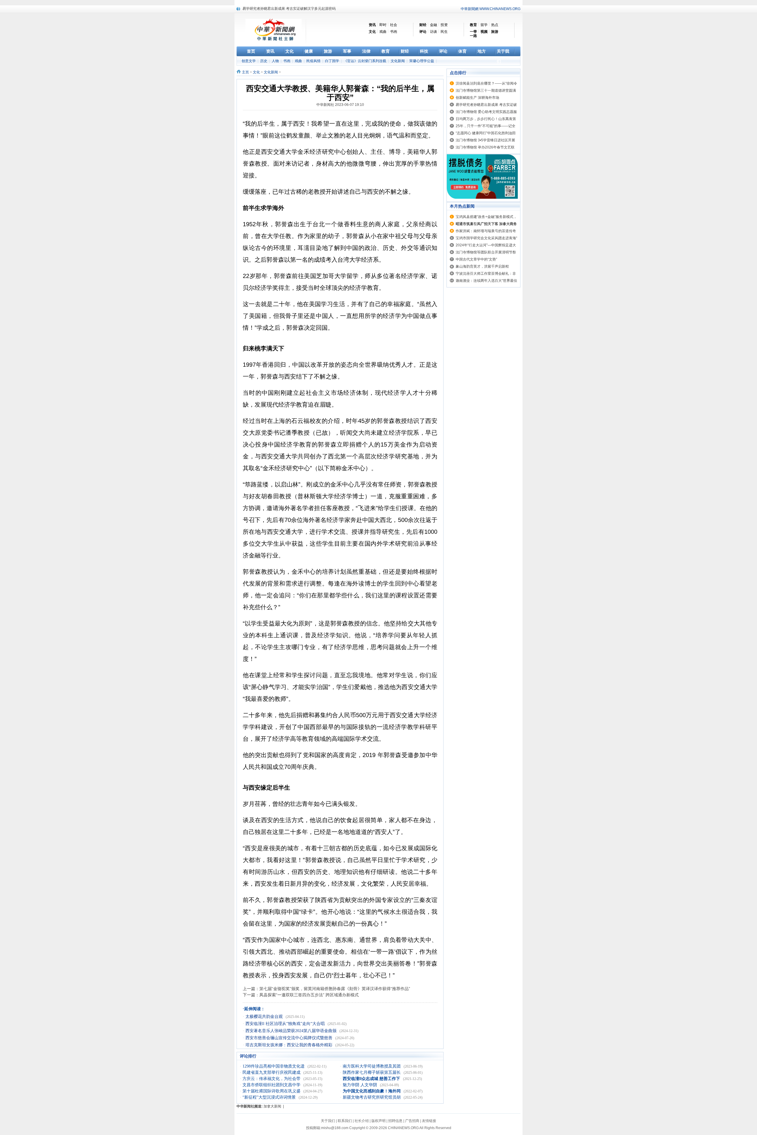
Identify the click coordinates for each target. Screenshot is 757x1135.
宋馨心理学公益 (422, 61)
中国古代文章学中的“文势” (476, 259)
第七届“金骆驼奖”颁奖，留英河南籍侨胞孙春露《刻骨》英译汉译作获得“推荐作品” (334, 988)
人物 (276, 61)
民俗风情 (313, 61)
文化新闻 (398, 61)
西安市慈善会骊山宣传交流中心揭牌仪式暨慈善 (289, 1038)
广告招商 (412, 1121)
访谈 (433, 32)
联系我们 (345, 1121)
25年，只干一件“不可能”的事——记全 (485, 126)
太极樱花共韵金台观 (264, 1016)
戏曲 (382, 32)
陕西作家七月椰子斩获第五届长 (372, 1072)
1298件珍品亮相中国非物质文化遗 (274, 1066)
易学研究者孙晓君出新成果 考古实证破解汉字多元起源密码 (289, 9)
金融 (433, 25)
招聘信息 (395, 1121)
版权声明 (378, 1121)
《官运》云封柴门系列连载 (365, 61)
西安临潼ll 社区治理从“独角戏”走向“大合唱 (285, 1023)
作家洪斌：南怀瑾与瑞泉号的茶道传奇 (486, 231)
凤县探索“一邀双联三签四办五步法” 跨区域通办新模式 (309, 994)
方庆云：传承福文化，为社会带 (272, 1078)
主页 (245, 72)
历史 (264, 61)
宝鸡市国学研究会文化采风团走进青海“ (486, 238)
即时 (382, 25)
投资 (444, 25)
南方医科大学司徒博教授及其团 (372, 1066)
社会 (393, 25)
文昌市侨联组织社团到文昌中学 (272, 1085)
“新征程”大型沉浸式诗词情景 (269, 1097)
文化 (256, 72)
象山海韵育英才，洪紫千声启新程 (482, 266)
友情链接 (429, 1121)
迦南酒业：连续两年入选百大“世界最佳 (486, 281)
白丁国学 (332, 61)
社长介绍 (362, 1121)
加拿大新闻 (272, 1106)
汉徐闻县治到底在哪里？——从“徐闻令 (486, 83)
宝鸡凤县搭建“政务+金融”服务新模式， (486, 217)
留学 (484, 25)
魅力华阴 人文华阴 (360, 1085)
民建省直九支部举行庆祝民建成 (272, 1072)
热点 (494, 25)
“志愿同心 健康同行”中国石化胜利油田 (486, 133)
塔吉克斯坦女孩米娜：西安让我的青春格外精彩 (289, 1045)
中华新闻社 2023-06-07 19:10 (340, 105)
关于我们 (328, 1121)
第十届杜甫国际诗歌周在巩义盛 (272, 1091)
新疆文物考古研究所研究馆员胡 (372, 1097)
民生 (444, 32)
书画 (393, 32)
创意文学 (249, 61)
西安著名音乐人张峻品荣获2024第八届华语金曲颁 (291, 1031)
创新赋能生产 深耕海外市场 (477, 98)
